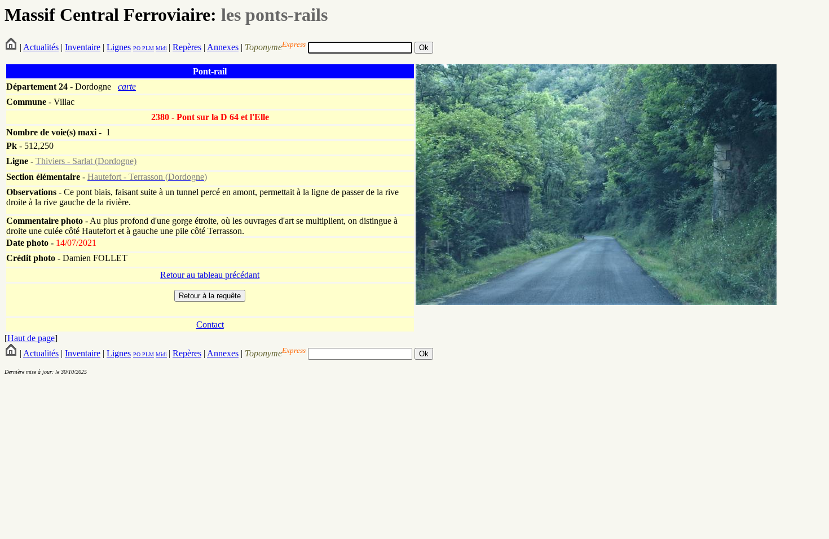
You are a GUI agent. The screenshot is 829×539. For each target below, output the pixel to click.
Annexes (223, 47)
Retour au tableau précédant (209, 275)
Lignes (119, 47)
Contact (210, 324)
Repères (187, 47)
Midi (161, 48)
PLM (147, 48)
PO (136, 48)
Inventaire (82, 47)
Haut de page (31, 338)
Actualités (41, 47)
